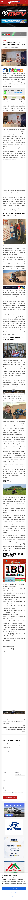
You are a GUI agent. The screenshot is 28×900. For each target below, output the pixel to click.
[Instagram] (18, 70)
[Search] (26, 2)
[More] (21, 70)
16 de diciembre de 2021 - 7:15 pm (11, 47)
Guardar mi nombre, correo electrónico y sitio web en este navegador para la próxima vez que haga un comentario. (14, 790)
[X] (7, 70)
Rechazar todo (14, 896)
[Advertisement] (14, 176)
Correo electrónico (18, 773)
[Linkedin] (10, 70)
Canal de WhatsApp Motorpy (15, 92)
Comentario (6, 751)
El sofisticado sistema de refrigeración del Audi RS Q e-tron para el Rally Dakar (14, 728)
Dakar (4, 40)
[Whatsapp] (15, 70)
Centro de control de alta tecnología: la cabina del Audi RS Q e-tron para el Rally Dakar (14, 720)
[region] (14, 886)
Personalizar (14, 892)
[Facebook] (4, 70)
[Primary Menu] (2, 2)
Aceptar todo (14, 888)
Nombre (5, 772)
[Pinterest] (12, 70)
